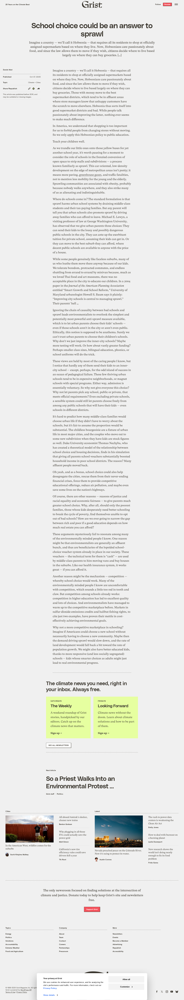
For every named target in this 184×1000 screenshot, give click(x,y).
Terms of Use (10, 992)
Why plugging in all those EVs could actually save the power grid (72, 834)
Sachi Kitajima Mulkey (19, 854)
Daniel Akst (7, 70)
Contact (62, 941)
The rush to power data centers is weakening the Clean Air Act (161, 820)
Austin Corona (106, 859)
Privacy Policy (22, 992)
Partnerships (64, 948)
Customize (125, 987)
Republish (117, 948)
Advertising (117, 944)
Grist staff (50, 794)
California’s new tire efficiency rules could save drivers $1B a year (72, 852)
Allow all (126, 979)
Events (115, 937)
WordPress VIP (26, 990)
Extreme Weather (13, 948)
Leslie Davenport (155, 842)
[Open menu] (176, 4)
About (61, 934)
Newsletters (117, 934)
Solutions (9, 941)
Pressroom (63, 951)
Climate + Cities (34, 82)
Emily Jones (153, 827)
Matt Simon (64, 842)
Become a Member (120, 941)
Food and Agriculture (14, 951)
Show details (49, 995)
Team (61, 937)
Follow (158, 4)
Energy (8, 934)
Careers (62, 944)
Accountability (12, 944)
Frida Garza (153, 863)
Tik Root (62, 859)
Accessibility (118, 951)
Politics (60, 794)
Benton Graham (65, 824)
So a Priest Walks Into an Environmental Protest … (80, 782)
